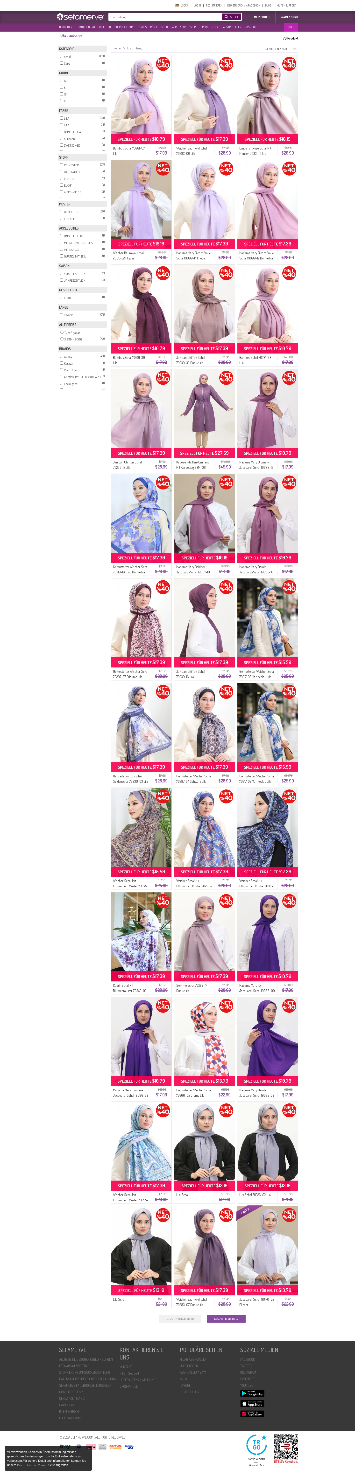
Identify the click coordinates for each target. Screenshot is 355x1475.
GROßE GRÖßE (148, 27)
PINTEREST (247, 1379)
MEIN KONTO (262, 17)
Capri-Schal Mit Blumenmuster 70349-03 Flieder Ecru (130, 990)
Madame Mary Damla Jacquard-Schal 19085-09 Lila (256, 1095)
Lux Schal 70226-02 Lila (255, 1195)
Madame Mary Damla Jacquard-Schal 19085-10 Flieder (256, 572)
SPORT (204, 27)
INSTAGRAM (248, 1372)
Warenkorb (289, 17)
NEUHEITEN (65, 27)
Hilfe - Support (129, 1373)
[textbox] (161, 17)
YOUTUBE (246, 1385)
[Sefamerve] (81, 16)
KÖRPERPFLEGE (190, 1392)
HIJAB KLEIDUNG (85, 27)
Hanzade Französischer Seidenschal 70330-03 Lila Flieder (130, 781)
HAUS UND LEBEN (231, 27)
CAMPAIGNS (67, 1405)
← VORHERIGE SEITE (180, 1318)
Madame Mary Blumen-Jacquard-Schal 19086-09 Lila (131, 1095)
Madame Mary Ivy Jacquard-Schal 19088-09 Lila (257, 990)
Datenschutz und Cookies (32, 1465)
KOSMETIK (250, 27)
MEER (215, 27)
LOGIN (197, 5)
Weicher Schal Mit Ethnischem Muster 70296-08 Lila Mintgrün (194, 886)
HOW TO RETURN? (71, 1392)
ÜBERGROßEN (189, 1366)
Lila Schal (182, 1195)
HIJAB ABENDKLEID (193, 1359)
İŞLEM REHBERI (69, 1411)
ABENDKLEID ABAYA (193, 1372)
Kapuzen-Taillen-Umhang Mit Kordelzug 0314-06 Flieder (192, 467)
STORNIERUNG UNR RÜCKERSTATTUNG (84, 1372)
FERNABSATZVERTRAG (74, 1366)
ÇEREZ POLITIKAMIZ (72, 1398)
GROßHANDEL (129, 1386)
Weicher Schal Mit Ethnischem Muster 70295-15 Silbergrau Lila (130, 1200)
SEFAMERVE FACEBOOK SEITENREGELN (85, 1385)
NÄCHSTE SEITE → (226, 1318)
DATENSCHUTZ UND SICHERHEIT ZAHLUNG (87, 1379)
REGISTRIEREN (214, 5)
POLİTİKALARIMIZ (70, 1418)
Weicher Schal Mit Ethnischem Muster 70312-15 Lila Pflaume (131, 886)
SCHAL (184, 1379)
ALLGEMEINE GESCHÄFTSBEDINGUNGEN (86, 1359)
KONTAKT (126, 1367)
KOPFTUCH (105, 27)
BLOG (268, 5)
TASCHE (185, 1385)
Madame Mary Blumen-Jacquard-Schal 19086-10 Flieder (256, 467)
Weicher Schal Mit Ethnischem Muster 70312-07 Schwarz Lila (256, 886)
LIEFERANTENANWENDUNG (138, 1380)
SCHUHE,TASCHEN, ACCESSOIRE (179, 27)
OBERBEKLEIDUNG (124, 27)
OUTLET (291, 27)
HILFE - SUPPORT (286, 5)
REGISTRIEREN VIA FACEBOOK (243, 5)
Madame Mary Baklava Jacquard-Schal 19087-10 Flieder (193, 572)
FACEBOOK (247, 1359)
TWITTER (246, 1366)
